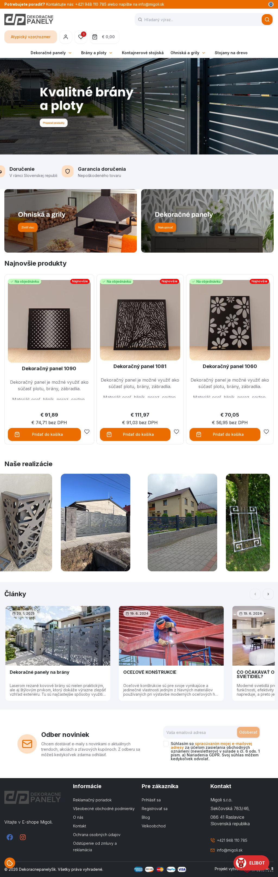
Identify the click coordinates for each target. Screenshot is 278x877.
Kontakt (79, 826)
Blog (146, 817)
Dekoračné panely (48, 52)
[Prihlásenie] (65, 36)
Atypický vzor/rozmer (30, 36)
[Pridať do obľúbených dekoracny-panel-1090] (87, 432)
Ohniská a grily (184, 52)
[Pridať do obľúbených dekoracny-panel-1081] (176, 432)
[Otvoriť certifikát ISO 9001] (271, 4)
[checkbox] (166, 743)
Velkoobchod (154, 826)
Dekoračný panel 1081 (139, 366)
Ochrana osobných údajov (97, 834)
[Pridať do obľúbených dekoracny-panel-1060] (266, 432)
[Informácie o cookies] (9, 862)
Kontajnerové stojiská (143, 52)
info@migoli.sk (229, 850)
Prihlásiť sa (151, 800)
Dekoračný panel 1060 (230, 366)
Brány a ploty (93, 52)
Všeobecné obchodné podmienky (104, 808)
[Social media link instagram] (22, 837)
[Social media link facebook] (9, 837)
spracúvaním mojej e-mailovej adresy (211, 745)
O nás (78, 817)
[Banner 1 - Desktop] (70, 221)
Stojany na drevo (231, 52)
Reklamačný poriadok (92, 800)
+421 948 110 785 (232, 840)
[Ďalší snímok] (268, 594)
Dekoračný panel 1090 (49, 368)
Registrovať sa (155, 808)
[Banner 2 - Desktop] (207, 221)
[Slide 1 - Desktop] (139, 106)
